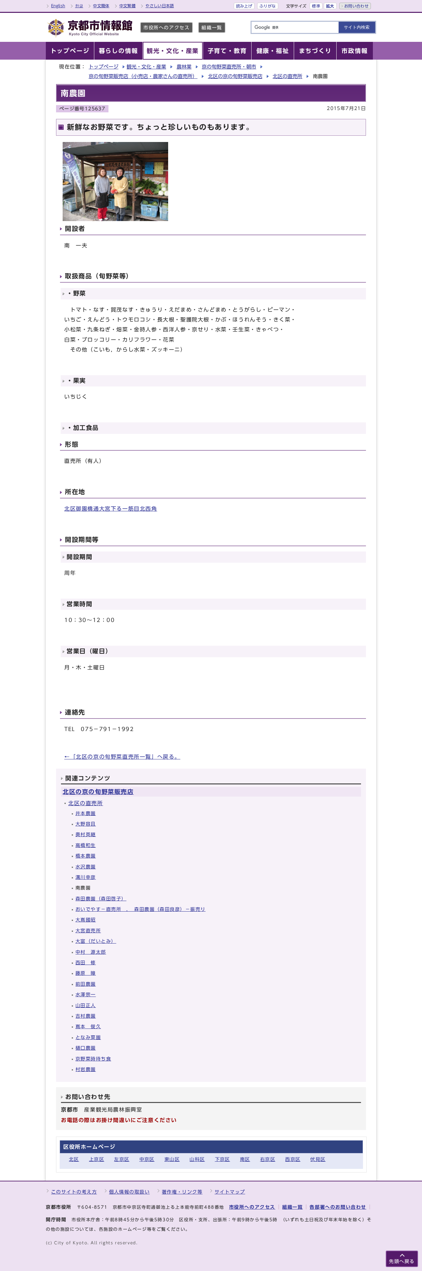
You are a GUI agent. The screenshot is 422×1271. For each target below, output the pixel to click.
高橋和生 (85, 845)
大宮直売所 (88, 930)
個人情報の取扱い (129, 1191)
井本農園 (85, 813)
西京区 (292, 1159)
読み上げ (244, 6)
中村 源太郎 (90, 951)
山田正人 (85, 1005)
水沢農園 (85, 866)
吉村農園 (85, 1015)
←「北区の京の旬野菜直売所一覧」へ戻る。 (122, 756)
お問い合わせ (356, 6)
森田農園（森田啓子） (100, 898)
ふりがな (267, 6)
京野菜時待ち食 (93, 1058)
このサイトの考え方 (74, 1191)
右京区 (267, 1159)
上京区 (96, 1159)
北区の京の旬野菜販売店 (235, 76)
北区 (74, 1159)
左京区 (121, 1159)
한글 (79, 6)
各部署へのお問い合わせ (338, 1206)
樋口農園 (85, 1047)
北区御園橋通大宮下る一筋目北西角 (110, 508)
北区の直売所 (287, 76)
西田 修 (85, 962)
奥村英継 (85, 834)
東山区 (172, 1159)
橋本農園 (85, 855)
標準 (316, 6)
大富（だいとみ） (95, 941)
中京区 (147, 1159)
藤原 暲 (85, 973)
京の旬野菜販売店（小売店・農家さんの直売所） (143, 76)
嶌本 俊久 (88, 1026)
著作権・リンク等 (182, 1191)
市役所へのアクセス (166, 27)
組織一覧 (211, 27)
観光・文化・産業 (146, 66)
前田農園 (85, 983)
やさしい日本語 (159, 6)
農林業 (184, 66)
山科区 (197, 1159)
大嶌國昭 (85, 919)
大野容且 (85, 823)
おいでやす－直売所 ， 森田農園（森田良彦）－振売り (140, 909)
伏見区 (317, 1159)
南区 (245, 1159)
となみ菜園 (88, 1037)
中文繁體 (127, 6)
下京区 (222, 1159)
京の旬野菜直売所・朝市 (229, 66)
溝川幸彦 (85, 877)
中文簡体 (101, 6)
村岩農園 (85, 1069)
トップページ (103, 66)
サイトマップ (230, 1191)
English (58, 6)
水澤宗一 (85, 994)
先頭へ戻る (402, 1261)
